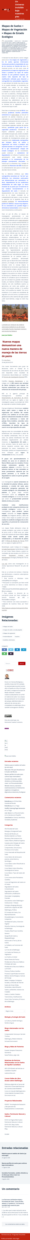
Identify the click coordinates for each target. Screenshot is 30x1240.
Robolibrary (8, 801)
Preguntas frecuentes (18, 1235)
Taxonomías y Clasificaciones (13, 997)
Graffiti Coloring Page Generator (15, 808)
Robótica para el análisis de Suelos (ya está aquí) (15, 766)
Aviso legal (16, 1238)
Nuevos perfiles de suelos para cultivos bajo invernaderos (14, 775)
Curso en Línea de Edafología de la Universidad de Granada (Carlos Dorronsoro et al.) (15, 1093)
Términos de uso (6, 1235)
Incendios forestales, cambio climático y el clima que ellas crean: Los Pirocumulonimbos (14, 781)
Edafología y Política (11, 910)
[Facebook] (4, 649)
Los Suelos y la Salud (11, 957)
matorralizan (15, 115)
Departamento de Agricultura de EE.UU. (15, 398)
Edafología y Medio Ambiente (13, 1039)
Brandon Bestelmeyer (16, 381)
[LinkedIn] (17, 649)
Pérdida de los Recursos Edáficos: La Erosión (13, 49)
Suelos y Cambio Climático (12, 994)
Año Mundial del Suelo (11, 829)
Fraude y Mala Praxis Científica (14, 931)
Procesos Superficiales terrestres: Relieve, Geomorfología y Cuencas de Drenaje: (15, 976)
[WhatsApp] (4, 653)
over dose (8, 813)
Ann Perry (7, 360)
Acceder (7, 1134)
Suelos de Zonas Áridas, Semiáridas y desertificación (14, 51)
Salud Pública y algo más (12, 1055)
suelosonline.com (10, 1073)
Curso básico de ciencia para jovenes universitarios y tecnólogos (13, 859)
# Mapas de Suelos (8, 626)
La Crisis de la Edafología (12, 950)
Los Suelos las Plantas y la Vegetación (14, 48)
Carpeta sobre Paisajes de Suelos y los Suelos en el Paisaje (13, 43)
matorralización (23, 220)
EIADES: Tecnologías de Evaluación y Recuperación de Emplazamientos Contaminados (15, 1107)
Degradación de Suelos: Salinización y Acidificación (14, 44)
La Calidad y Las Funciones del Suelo (11, 48)
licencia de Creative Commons (13, 722)
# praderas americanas (9, 640)
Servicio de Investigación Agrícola (14, 377)
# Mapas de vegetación (9, 633)
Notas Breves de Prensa (12, 959)
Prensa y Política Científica (12, 971)
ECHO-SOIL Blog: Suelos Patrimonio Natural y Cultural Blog (13, 1127)
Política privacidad (6, 1238)
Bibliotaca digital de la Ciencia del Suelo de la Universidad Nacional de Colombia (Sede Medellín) (14, 1086)
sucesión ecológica (8, 201)
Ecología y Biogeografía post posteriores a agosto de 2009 (14, 46)
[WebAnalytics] (6, 745)
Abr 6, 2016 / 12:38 (6, 1207)
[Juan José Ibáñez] (10, 756)
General (7, 933)
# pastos (17, 636)
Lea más (4, 564)
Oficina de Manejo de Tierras (15, 541)
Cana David (8, 817)
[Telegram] (23, 649)
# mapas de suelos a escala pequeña (12, 630)
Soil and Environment (11, 1041)
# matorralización (7, 636)
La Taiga (16, 806)
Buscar (22, 663)
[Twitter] (10, 649)
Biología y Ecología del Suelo (13, 831)
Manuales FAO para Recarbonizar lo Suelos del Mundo (15, 771)
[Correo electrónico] (10, 653)
